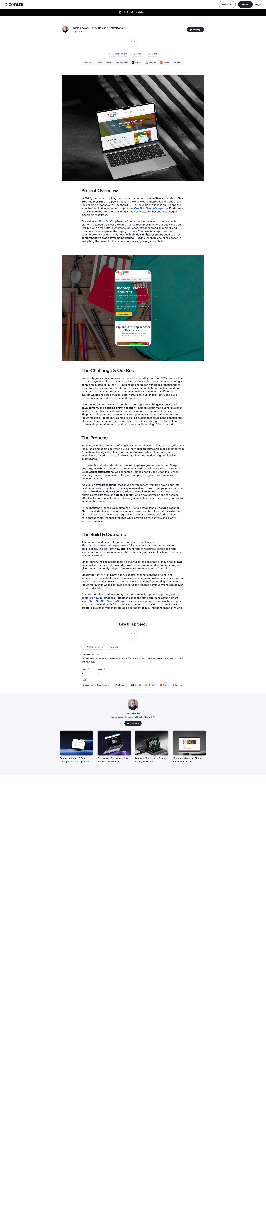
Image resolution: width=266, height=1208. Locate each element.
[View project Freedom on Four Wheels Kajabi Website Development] (114, 743)
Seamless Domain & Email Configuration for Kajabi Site (74, 760)
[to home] (13, 4)
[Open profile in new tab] (65, 29)
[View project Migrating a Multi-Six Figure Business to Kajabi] (189, 743)
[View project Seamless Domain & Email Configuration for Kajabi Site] (76, 743)
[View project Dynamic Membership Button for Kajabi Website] (151, 743)
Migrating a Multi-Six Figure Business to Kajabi (187, 760)
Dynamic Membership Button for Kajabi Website (150, 760)
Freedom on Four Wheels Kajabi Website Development (114, 760)
